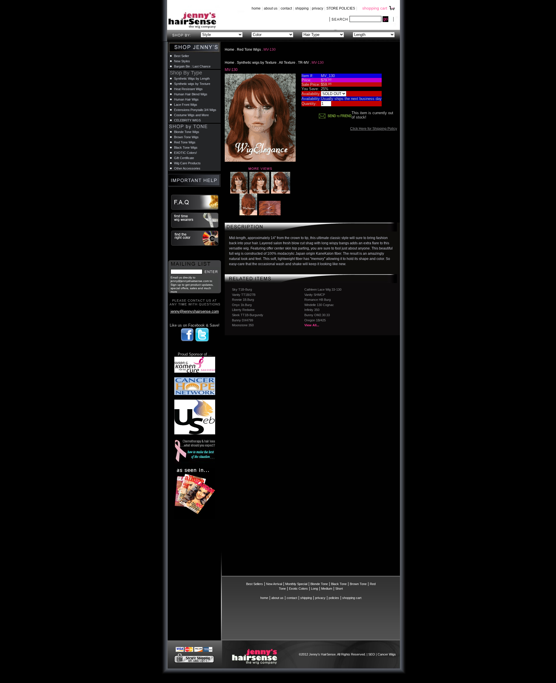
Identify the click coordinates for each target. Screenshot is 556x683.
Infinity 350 (311, 310)
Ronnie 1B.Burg (243, 299)
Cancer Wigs (387, 654)
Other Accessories (187, 168)
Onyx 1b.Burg (242, 305)
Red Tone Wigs (249, 50)
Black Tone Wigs (185, 147)
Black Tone (339, 584)
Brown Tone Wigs (186, 137)
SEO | (373, 654)
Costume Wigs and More (191, 115)
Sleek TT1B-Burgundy (247, 315)
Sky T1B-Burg (242, 289)
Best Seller (181, 56)
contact (286, 8)
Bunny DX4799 (242, 320)
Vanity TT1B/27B (243, 294)
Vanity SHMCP (314, 294)
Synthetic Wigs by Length (192, 78)
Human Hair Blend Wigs (190, 94)
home (256, 8)
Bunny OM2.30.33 (317, 315)
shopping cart (374, 8)
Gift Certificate (184, 158)
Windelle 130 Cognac (319, 305)
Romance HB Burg (317, 299)
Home (229, 50)
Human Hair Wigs (186, 99)
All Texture (287, 63)
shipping (302, 8)
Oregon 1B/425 (315, 320)
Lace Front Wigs (185, 104)
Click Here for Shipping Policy (373, 129)
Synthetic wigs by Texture (257, 63)
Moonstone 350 (243, 325)
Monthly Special (296, 584)
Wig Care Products (187, 163)
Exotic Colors (298, 588)
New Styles (182, 61)
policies (334, 598)
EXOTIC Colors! (185, 152)
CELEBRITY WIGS (187, 120)
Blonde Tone (319, 584)
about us (270, 8)
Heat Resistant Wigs (188, 89)
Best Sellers (254, 584)
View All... (311, 325)
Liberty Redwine (243, 310)
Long (314, 588)
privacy (317, 8)
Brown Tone (358, 584)
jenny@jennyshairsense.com (195, 311)
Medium (326, 588)
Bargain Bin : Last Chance (192, 66)
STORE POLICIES (340, 8)
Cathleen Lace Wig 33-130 (322, 289)
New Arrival (274, 584)
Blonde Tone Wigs (186, 132)
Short (339, 588)
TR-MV (303, 63)
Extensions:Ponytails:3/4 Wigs (195, 110)
